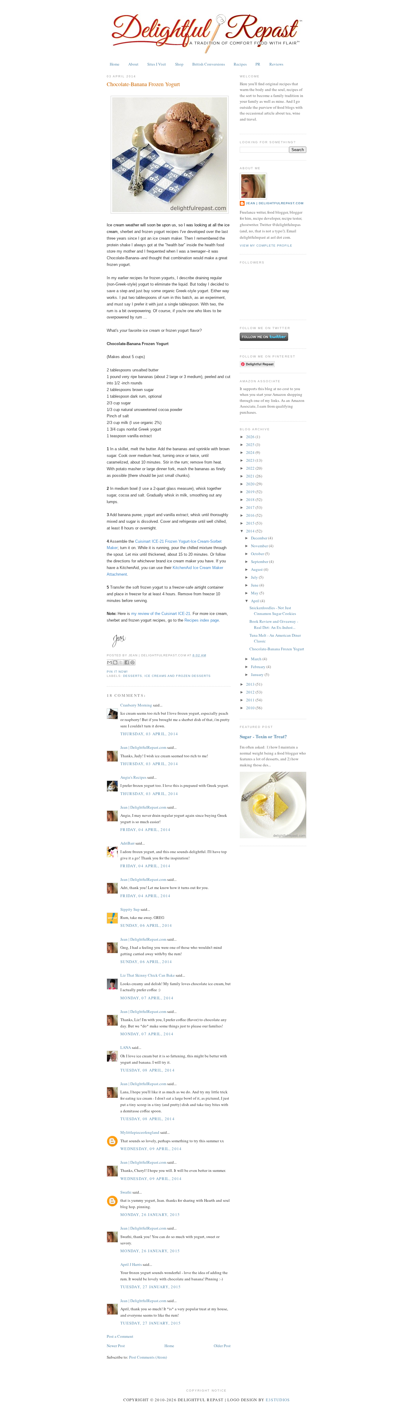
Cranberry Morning (136, 705)
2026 (250, 436)
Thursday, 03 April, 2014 (149, 733)
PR (257, 64)
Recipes (240, 64)
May (255, 593)
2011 (250, 700)
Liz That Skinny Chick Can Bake (147, 975)
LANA (125, 1047)
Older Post (222, 1345)
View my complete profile (266, 245)
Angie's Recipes (133, 777)
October (258, 553)
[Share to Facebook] (127, 662)
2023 (250, 460)
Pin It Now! (117, 671)
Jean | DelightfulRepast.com (143, 747)
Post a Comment (120, 1336)
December (259, 538)
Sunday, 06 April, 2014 (146, 925)
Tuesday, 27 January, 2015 (150, 1286)
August (257, 569)
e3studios (278, 1399)
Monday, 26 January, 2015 (150, 1214)
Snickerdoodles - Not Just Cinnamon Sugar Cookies (272, 610)
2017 (250, 507)
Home (114, 64)
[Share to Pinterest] (132, 662)
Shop (179, 64)
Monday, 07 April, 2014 (147, 998)
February (258, 666)
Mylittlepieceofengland (139, 1132)
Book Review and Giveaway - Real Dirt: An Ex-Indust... (273, 624)
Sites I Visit (156, 64)
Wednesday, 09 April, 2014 (151, 1148)
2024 (250, 452)
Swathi (126, 1192)
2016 (250, 515)
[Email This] (109, 662)
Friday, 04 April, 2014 (145, 829)
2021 (250, 476)
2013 (250, 684)
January (258, 674)
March (256, 658)
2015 (250, 523)
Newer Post (116, 1345)
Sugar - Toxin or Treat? (263, 736)
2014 (250, 531)
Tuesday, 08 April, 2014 (147, 1070)
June (255, 585)
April (255, 600)
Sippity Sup (130, 909)
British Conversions (208, 64)
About (133, 64)
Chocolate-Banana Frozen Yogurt (143, 84)
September (260, 561)
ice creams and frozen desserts (177, 676)
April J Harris (131, 1264)
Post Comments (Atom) (148, 1357)
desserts (132, 676)
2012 (250, 692)
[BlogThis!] (115, 662)
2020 (250, 484)
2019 (250, 491)
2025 (250, 444)
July (255, 577)
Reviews (276, 64)
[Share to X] (121, 662)
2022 (250, 468)
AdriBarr (127, 843)
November (260, 545)
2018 (250, 499)
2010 (250, 707)
